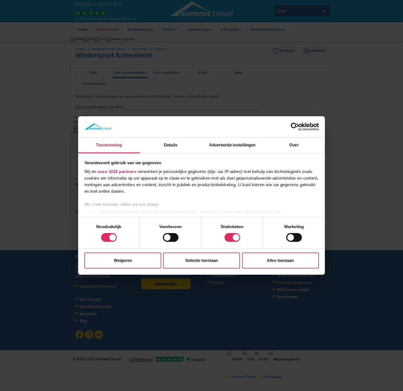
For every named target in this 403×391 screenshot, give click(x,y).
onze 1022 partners (116, 171)
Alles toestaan (280, 260)
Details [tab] (170, 145)
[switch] (170, 237)
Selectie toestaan (201, 260)
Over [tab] (294, 145)
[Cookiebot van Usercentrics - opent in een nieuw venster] (295, 127)
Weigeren (123, 260)
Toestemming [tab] (109, 145)
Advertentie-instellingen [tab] (232, 145)
